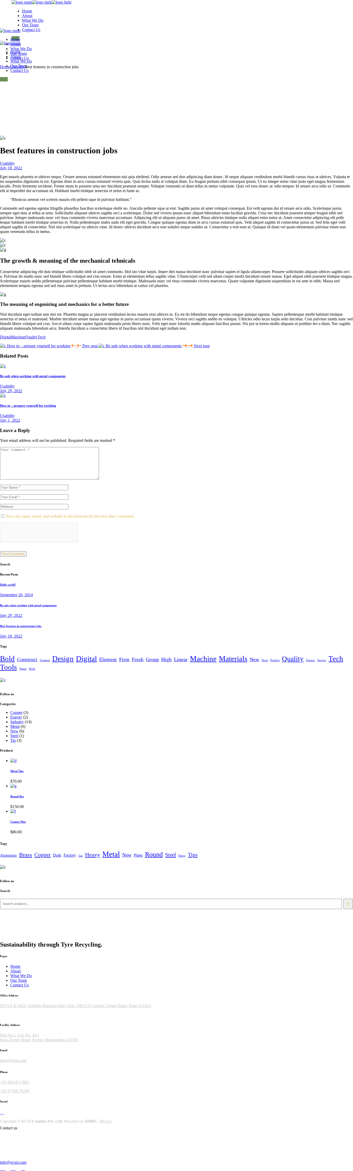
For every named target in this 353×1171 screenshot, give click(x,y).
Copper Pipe (18, 821)
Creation (45, 660)
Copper (42, 855)
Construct (27, 659)
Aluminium (8, 855)
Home (15, 966)
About (15, 971)
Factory (70, 855)
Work (32, 668)
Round (154, 854)
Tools (8, 667)
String (182, 855)
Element (108, 659)
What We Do (21, 975)
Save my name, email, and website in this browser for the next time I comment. (70, 516)
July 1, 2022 (10, 420)
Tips (192, 855)
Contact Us (19, 985)
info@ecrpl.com (13, 1060)
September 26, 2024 (16, 595)
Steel (170, 855)
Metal (111, 854)
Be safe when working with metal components (33, 376)
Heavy (92, 854)
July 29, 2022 (11, 391)
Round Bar (17, 796)
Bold (7, 658)
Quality (31, 337)
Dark (57, 855)
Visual (22, 668)
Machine (18, 337)
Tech (41, 337)
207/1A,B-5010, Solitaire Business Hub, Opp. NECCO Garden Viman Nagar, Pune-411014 (75, 1005)
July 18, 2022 (11, 168)
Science (310, 660)
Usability (17, 67)
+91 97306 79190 (14, 1091)
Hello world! (8, 584)
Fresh (137, 659)
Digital (5, 337)
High (166, 659)
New (254, 659)
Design (63, 658)
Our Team (18, 980)
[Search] (348, 904)
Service (321, 660)
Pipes (138, 855)
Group (152, 659)
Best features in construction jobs (20, 626)
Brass (25, 854)
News (265, 660)
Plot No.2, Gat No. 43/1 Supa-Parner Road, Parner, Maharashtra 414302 (39, 1037)
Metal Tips (17, 771)
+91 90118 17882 (14, 1082)
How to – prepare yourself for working (28, 405)
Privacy (105, 1121)
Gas (80, 855)
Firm (124, 659)
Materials (233, 658)
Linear (181, 659)
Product (275, 660)
